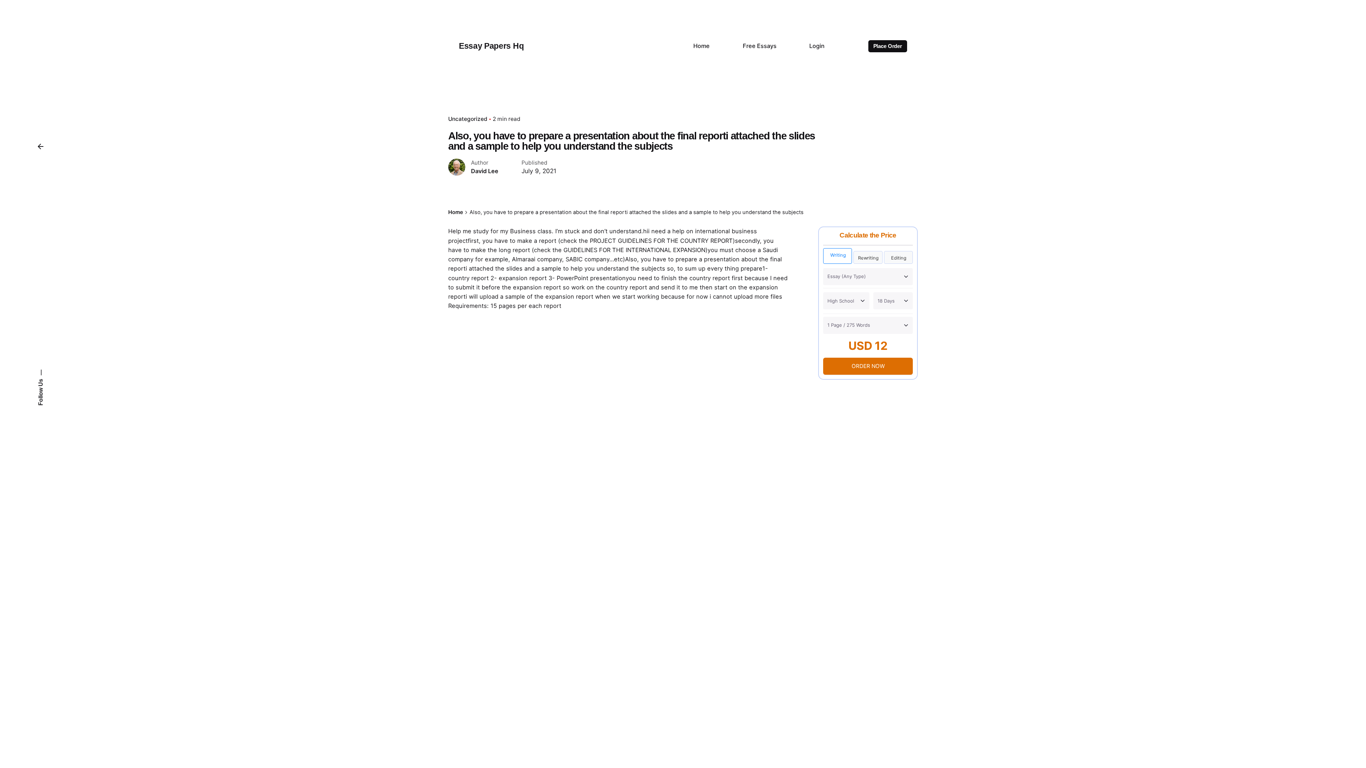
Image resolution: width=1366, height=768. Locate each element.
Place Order (887, 46)
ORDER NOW (868, 366)
